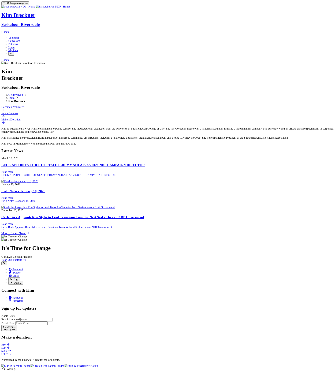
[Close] (4, 263)
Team (11, 97)
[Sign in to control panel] (16, 365)
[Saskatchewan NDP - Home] (35, 6)
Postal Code (8, 323)
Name (4, 315)
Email (10, 319)
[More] (11, 54)
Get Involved (16, 94)
